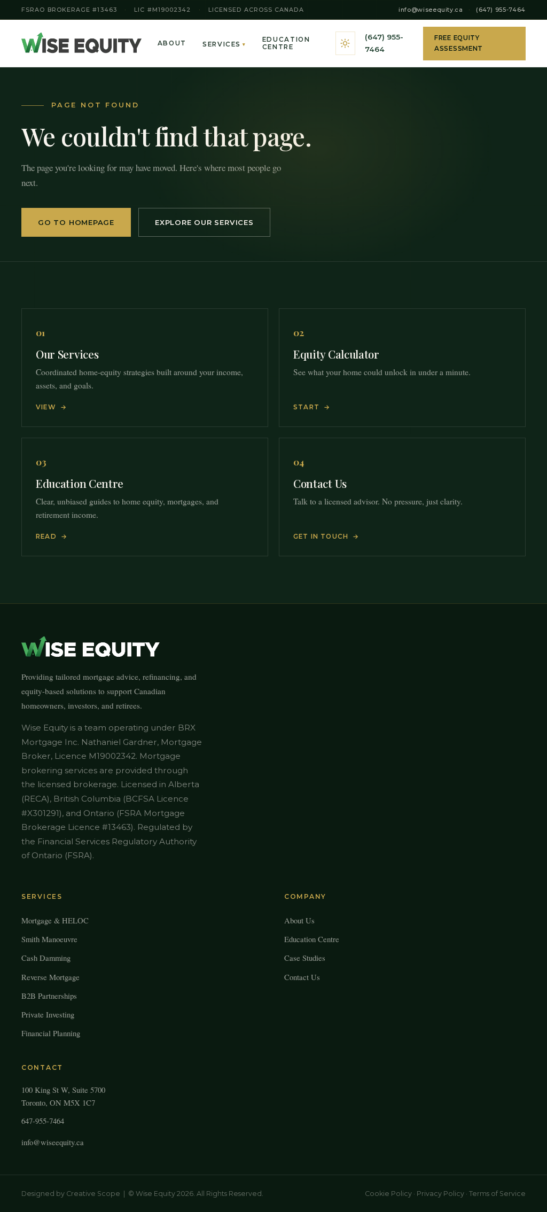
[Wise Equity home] (81, 43)
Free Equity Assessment (458, 43)
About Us (299, 920)
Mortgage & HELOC (55, 920)
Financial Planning (50, 1033)
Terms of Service (497, 1194)
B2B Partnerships (49, 995)
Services (224, 44)
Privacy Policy (440, 1194)
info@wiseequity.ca (430, 9)
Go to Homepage (76, 222)
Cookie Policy (388, 1194)
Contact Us (302, 977)
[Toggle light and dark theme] (345, 43)
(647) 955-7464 (501, 9)
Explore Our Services (204, 222)
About (172, 43)
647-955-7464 (42, 1120)
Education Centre (286, 43)
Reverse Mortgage (50, 977)
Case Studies (304, 957)
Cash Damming (46, 957)
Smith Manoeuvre (49, 939)
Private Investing (47, 1014)
